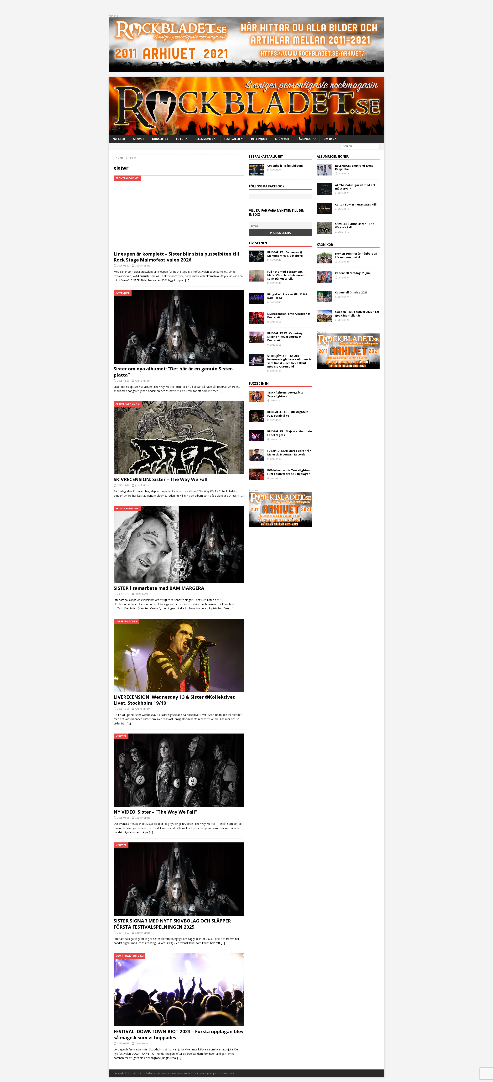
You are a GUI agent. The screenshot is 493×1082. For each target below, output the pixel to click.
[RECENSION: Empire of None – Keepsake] (324, 169)
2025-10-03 (275, 439)
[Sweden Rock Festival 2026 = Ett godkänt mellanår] (324, 316)
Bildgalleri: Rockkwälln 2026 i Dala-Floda (287, 296)
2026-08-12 (275, 283)
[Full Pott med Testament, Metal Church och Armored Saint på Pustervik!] (256, 276)
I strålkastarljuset (266, 156)
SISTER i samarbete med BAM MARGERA (159, 588)
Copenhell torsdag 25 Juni (353, 273)
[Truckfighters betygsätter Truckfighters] (256, 396)
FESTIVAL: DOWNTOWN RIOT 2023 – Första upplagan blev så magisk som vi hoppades (179, 1034)
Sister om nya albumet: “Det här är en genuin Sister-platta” (174, 371)
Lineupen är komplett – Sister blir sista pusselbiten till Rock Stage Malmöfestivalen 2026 (176, 257)
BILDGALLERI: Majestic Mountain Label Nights (289, 433)
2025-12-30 (275, 420)
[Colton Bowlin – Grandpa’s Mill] (324, 208)
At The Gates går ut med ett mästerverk (355, 186)
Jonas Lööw (141, 594)
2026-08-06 (275, 321)
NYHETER (119, 139)
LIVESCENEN (258, 243)
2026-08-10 (275, 302)
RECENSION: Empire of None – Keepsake (355, 167)
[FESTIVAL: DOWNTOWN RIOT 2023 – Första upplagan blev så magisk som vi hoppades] (179, 989)
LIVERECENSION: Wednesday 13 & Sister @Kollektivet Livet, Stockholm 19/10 (174, 700)
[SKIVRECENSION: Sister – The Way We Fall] (179, 437)
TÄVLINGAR (304, 139)
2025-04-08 (275, 458)
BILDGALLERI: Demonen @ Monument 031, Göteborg (285, 253)
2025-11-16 (123, 485)
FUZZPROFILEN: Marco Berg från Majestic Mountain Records (289, 452)
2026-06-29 (275, 170)
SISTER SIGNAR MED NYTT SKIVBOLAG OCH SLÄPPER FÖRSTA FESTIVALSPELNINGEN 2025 (172, 923)
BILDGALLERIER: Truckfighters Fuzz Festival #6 (288, 413)
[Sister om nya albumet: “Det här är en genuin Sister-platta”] (179, 327)
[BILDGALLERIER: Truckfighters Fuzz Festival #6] (256, 416)
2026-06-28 (343, 261)
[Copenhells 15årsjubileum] (256, 169)
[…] (187, 280)
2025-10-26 (123, 708)
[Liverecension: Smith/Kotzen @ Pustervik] (256, 318)
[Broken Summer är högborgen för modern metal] (324, 257)
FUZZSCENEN (259, 383)
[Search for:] (360, 146)
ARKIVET (138, 139)
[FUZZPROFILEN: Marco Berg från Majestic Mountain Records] (256, 455)
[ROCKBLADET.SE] (246, 132)
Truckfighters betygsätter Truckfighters (286, 394)
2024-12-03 (123, 932)
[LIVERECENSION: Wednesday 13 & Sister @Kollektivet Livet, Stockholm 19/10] (179, 655)
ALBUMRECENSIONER (333, 156)
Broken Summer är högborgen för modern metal (356, 255)
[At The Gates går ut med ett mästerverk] (324, 189)
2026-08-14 (275, 260)
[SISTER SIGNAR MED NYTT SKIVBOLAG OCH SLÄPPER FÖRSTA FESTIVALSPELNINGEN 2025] (179, 879)
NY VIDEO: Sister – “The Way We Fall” (155, 812)
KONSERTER (160, 139)
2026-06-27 (343, 277)
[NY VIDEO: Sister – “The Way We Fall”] (179, 770)
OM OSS (329, 139)
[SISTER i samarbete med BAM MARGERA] (179, 544)
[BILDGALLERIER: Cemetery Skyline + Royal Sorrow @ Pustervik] (256, 337)
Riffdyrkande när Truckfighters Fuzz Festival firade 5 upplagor (289, 471)
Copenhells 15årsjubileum (285, 165)
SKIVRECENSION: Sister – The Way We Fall (161, 479)
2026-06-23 (343, 319)
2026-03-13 (343, 208)
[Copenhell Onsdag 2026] (324, 296)
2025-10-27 (123, 594)
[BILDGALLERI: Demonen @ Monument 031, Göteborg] (256, 256)
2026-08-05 (275, 370)
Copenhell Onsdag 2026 (351, 292)
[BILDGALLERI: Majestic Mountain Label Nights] (256, 435)
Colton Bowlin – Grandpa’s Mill (355, 204)
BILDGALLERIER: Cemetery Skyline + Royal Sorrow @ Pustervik (285, 336)
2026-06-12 (123, 265)
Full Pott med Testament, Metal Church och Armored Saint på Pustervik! (285, 275)
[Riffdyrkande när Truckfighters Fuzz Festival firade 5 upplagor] (256, 474)
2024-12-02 (275, 478)
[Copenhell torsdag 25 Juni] (324, 277)
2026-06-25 (343, 297)
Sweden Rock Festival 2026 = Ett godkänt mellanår (357, 313)
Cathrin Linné (142, 265)
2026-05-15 (343, 173)
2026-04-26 (343, 192)
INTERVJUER (259, 139)
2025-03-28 (123, 817)
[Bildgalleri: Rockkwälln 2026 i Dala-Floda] (256, 298)
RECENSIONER (204, 139)
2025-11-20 (123, 380)
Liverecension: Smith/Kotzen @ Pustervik (288, 315)
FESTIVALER (232, 139)
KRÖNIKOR (282, 139)
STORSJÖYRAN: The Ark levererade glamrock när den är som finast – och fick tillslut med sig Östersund (289, 361)
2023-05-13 (123, 1043)
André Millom (142, 380)
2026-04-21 (275, 400)
